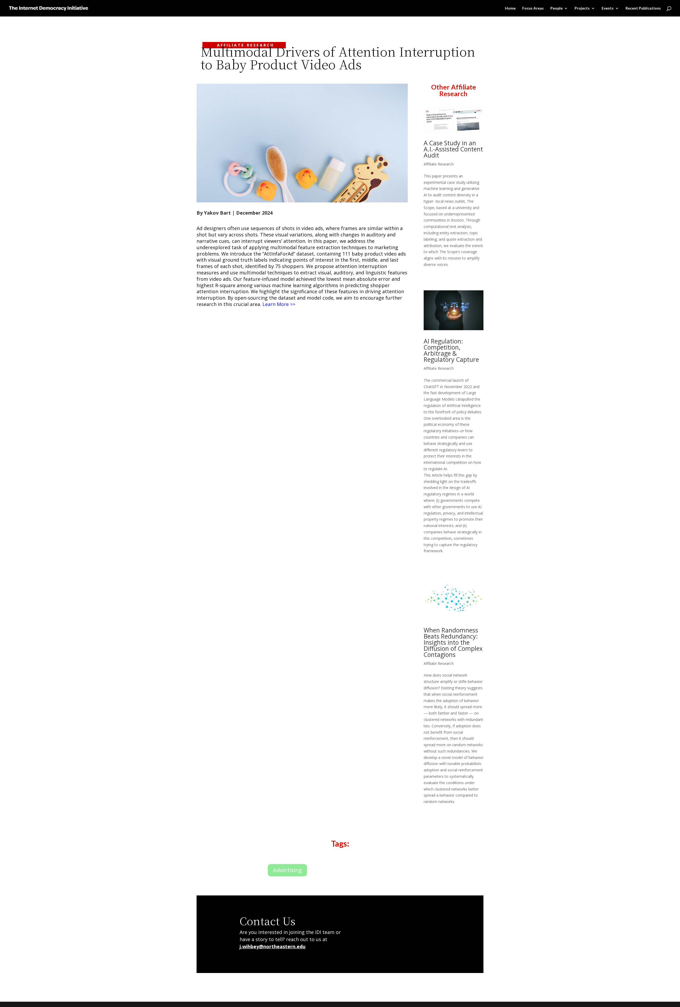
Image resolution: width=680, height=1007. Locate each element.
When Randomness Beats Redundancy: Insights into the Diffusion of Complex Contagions (453, 642)
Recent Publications (643, 8)
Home (510, 8)
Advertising (287, 870)
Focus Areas (533, 8)
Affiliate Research (439, 164)
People (556, 8)
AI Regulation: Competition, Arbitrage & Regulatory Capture (451, 350)
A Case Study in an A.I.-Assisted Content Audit (453, 149)
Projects (582, 8)
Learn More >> (278, 304)
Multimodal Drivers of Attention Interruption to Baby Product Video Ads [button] (338, 59)
